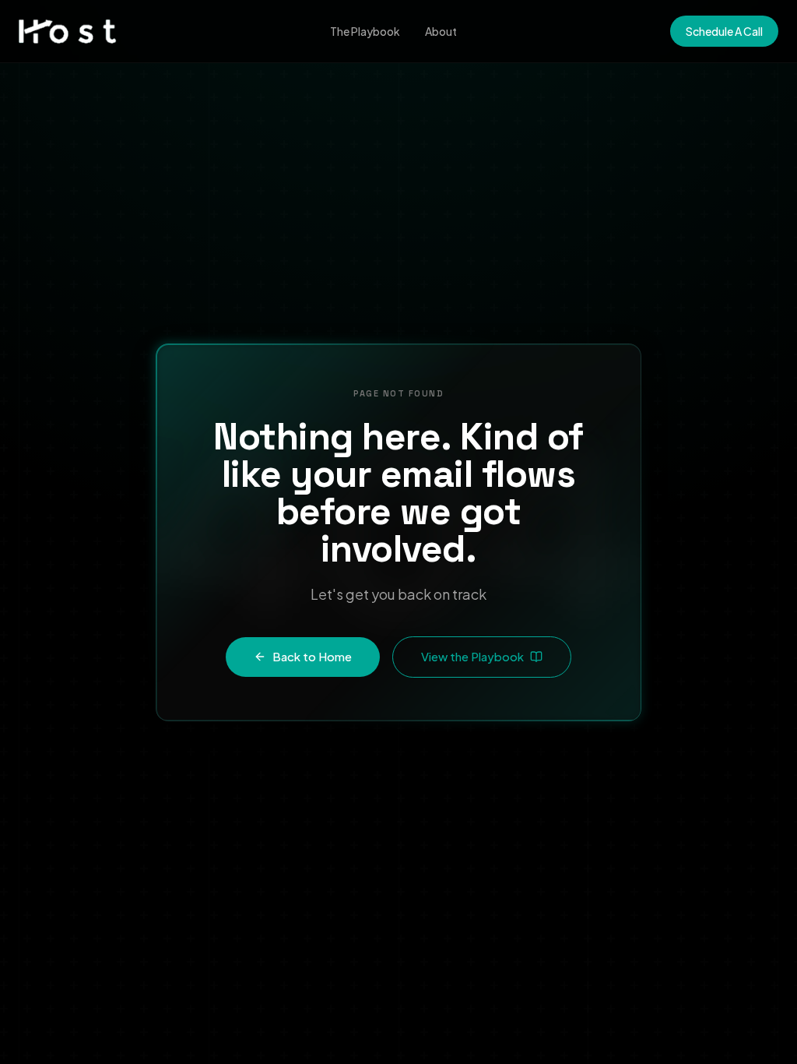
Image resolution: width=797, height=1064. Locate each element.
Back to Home (312, 656)
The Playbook (365, 31)
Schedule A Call (724, 31)
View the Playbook (472, 656)
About (441, 31)
